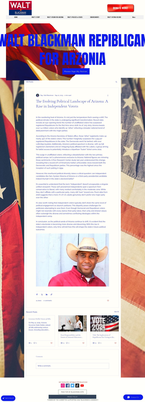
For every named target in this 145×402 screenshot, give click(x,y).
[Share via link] (51, 294)
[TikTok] (77, 385)
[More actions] (108, 95)
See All (116, 311)
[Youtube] (82, 385)
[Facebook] (68, 385)
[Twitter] (72, 385)
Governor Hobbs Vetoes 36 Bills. (40, 319)
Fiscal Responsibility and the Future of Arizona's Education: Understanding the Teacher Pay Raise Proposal (71, 336)
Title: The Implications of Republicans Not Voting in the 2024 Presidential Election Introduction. (103, 336)
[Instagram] (63, 385)
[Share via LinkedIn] (47, 294)
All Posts (29, 82)
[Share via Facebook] (37, 294)
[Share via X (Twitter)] (42, 294)
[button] (116, 82)
